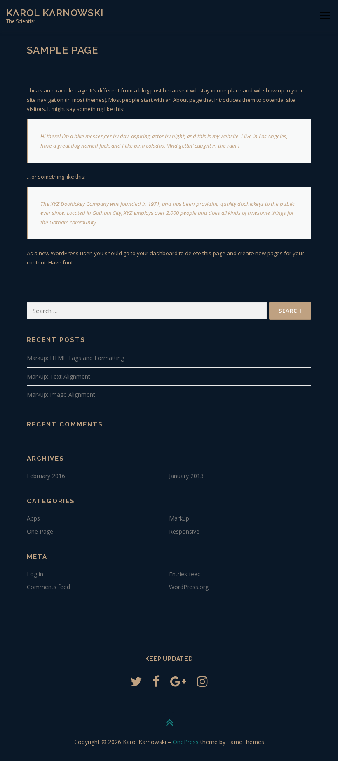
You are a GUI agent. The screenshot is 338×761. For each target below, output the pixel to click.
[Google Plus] (178, 681)
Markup (179, 518)
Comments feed (48, 587)
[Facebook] (156, 681)
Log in (35, 574)
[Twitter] (136, 681)
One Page (40, 531)
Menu (324, 15)
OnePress (186, 742)
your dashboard (157, 253)
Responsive (184, 531)
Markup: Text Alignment (58, 376)
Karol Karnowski (54, 12)
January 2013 (186, 476)
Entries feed (185, 574)
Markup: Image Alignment (61, 394)
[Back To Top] (169, 722)
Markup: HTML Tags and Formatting (75, 358)
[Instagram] (202, 681)
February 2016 (46, 476)
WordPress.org (189, 587)
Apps (33, 518)
